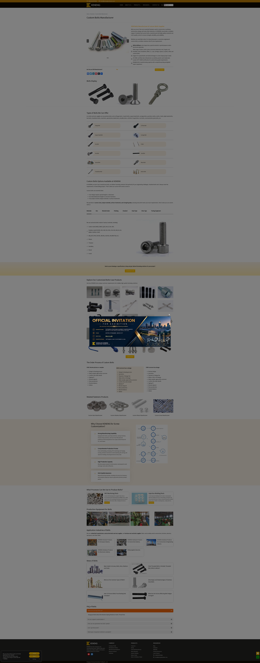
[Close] (169, 314)
